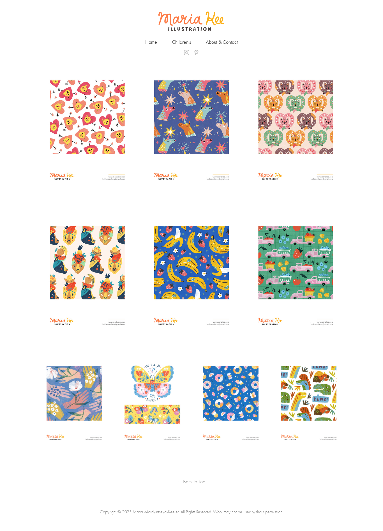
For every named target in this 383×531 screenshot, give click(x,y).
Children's (181, 42)
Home (151, 42)
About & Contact (222, 42)
